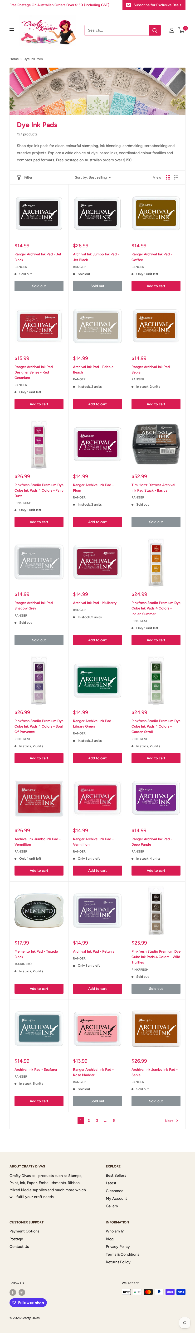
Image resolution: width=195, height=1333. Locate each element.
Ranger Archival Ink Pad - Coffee (152, 257)
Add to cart (156, 286)
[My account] (172, 30)
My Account (116, 1198)
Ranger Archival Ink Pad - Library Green (93, 724)
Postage (16, 1239)
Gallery (112, 1206)
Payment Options (24, 1231)
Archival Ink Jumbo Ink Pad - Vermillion (38, 842)
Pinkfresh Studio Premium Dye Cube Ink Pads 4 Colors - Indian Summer (156, 608)
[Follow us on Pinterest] (22, 1292)
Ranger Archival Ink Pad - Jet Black (38, 257)
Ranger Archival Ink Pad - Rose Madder (93, 1072)
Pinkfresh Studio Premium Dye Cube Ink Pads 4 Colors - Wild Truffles (156, 957)
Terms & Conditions (122, 1254)
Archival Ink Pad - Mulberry (95, 603)
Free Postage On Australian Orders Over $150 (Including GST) (59, 5)
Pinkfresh (23, 503)
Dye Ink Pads (33, 59)
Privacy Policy (118, 1246)
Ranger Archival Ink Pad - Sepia (152, 369)
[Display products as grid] (168, 177)
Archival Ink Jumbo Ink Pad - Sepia (155, 1072)
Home (14, 59)
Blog (109, 1239)
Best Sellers (116, 1175)
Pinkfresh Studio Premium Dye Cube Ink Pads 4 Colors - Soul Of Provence (39, 726)
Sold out (39, 286)
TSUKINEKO (23, 964)
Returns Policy (118, 1262)
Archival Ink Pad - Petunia (93, 951)
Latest (111, 1183)
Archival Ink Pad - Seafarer (36, 1069)
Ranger (21, 267)
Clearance (114, 1191)
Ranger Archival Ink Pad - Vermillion (93, 842)
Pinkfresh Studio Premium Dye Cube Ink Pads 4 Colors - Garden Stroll (156, 726)
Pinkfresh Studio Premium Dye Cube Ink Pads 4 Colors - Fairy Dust (39, 490)
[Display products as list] (176, 177)
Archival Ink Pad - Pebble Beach (93, 369)
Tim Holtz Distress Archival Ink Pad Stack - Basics (153, 488)
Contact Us (19, 1246)
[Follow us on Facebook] (13, 1292)
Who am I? (115, 1231)
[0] (182, 30)
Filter (28, 177)
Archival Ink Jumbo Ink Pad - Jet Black (96, 257)
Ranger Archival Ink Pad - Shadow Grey (35, 605)
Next (169, 1121)
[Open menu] (12, 30)
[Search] (155, 30)
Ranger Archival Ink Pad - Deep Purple (152, 842)
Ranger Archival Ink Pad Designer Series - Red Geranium (34, 372)
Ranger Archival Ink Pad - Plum (93, 488)
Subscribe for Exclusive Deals (157, 5)
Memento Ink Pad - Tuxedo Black (36, 954)
